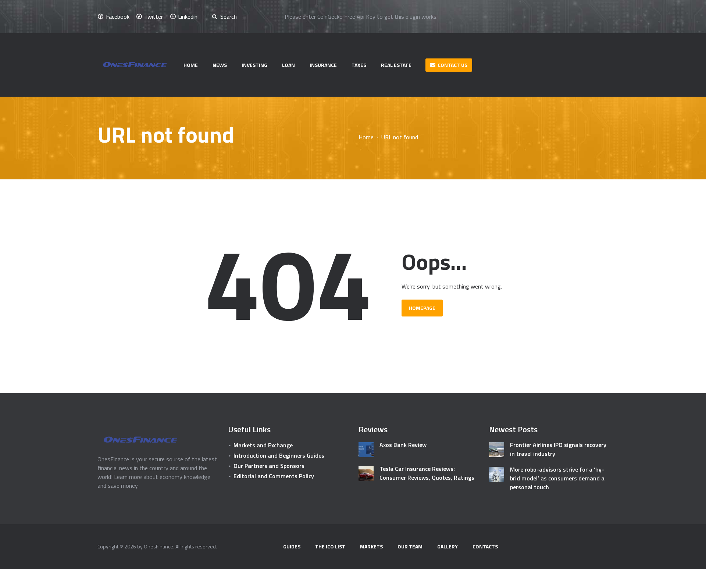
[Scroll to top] (690, 559)
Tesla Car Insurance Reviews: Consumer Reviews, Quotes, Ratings (426, 473)
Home (366, 137)
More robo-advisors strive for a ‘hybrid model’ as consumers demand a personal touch (557, 478)
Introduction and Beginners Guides (278, 455)
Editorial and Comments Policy (273, 476)
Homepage (422, 308)
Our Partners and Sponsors (268, 465)
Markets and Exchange (263, 445)
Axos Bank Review (403, 444)
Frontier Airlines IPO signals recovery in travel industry (558, 449)
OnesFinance (158, 546)
